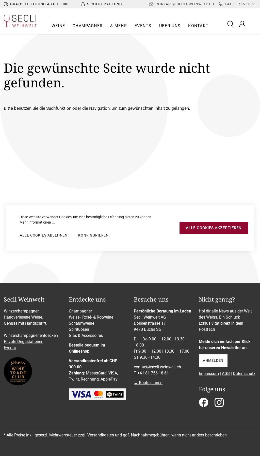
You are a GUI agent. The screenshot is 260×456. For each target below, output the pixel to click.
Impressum (209, 373)
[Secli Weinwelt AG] (20, 21)
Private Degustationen (23, 341)
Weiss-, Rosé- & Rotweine (91, 317)
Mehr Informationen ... (37, 222)
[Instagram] (219, 404)
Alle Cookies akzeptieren (213, 228)
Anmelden (213, 360)
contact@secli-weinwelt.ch (157, 367)
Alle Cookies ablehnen (44, 235)
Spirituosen (79, 329)
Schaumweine (81, 323)
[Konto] (242, 24)
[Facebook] (203, 404)
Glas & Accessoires (86, 335)
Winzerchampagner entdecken (31, 335)
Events (10, 347)
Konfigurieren (93, 235)
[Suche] (231, 23)
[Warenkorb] (253, 24)
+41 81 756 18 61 (153, 373)
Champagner (80, 311)
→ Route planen (148, 382)
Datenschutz (244, 373)
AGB (226, 373)
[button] (58, 26)
